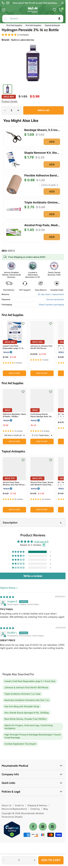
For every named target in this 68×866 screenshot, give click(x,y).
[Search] (5, 18)
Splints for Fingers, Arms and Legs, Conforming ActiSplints (28, 727)
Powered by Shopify (12, 816)
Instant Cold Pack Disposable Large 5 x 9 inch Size (13, 348)
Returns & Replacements (14, 809)
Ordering (35, 809)
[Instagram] (43, 827)
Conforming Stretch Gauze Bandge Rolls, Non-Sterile (41, 416)
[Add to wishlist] (23, 323)
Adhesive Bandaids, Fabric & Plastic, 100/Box (14, 415)
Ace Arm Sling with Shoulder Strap (21, 706)
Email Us (19, 805)
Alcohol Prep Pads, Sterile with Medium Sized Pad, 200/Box (41, 484)
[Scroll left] (3, 25)
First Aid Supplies (13, 25)
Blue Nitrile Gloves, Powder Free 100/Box (25, 719)
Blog (45, 809)
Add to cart (51, 860)
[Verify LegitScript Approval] (12, 829)
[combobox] (36, 18)
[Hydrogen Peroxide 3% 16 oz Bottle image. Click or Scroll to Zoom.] (32, 63)
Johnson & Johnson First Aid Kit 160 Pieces (41, 347)
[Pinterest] (52, 827)
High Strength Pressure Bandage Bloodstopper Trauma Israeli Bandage (32, 736)
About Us (6, 805)
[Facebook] (33, 827)
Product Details (9, 101)
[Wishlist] (54, 9)
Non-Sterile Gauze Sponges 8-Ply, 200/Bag (26, 712)
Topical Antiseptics (51, 25)
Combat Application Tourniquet (20, 743)
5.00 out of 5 (41, 541)
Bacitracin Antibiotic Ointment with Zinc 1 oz (26, 700)
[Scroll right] (62, 25)
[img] (7, 597)
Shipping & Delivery (37, 805)
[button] (59, 19)
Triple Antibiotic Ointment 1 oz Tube (22, 694)
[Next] (61, 348)
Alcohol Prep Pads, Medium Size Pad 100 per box (14, 484)
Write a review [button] (32, 576)
